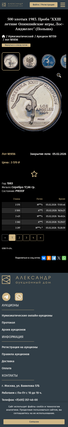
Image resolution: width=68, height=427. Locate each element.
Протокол (8, 322)
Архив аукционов (14, 329)
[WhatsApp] (64, 258)
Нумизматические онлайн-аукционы (27, 315)
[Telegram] (54, 258)
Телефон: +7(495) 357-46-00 (20, 400)
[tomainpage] (12, 5)
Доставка (8, 361)
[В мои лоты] (34, 174)
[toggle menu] (63, 4)
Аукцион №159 (46, 36)
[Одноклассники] (49, 258)
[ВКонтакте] (44, 258)
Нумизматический (21, 36)
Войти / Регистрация (43, 4)
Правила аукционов (15, 354)
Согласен (34, 422)
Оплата (6, 368)
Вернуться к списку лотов (16, 45)
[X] (59, 258)
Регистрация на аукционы (20, 347)
